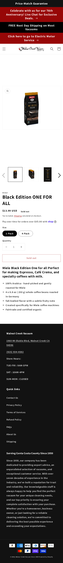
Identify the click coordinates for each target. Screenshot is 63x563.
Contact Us (12, 397)
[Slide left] (3, 175)
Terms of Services (15, 412)
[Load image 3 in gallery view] (47, 174)
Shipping (18, 216)
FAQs (9, 427)
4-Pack (26, 233)
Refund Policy (13, 419)
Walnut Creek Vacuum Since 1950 (27, 557)
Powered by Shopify (46, 557)
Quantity (6, 240)
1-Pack (10, 233)
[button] (4, 48)
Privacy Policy (14, 405)
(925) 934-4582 (15, 351)
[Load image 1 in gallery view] (15, 174)
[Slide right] (59, 175)
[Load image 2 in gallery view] (31, 174)
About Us (11, 434)
